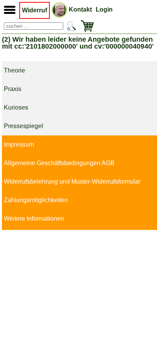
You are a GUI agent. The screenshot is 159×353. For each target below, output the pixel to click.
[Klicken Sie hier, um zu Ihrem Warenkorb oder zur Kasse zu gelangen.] (85, 26)
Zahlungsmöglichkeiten (36, 200)
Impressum (19, 144)
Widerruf (34, 10)
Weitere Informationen (34, 218)
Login (104, 9)
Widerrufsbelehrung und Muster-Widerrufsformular (72, 181)
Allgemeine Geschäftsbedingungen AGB (59, 163)
